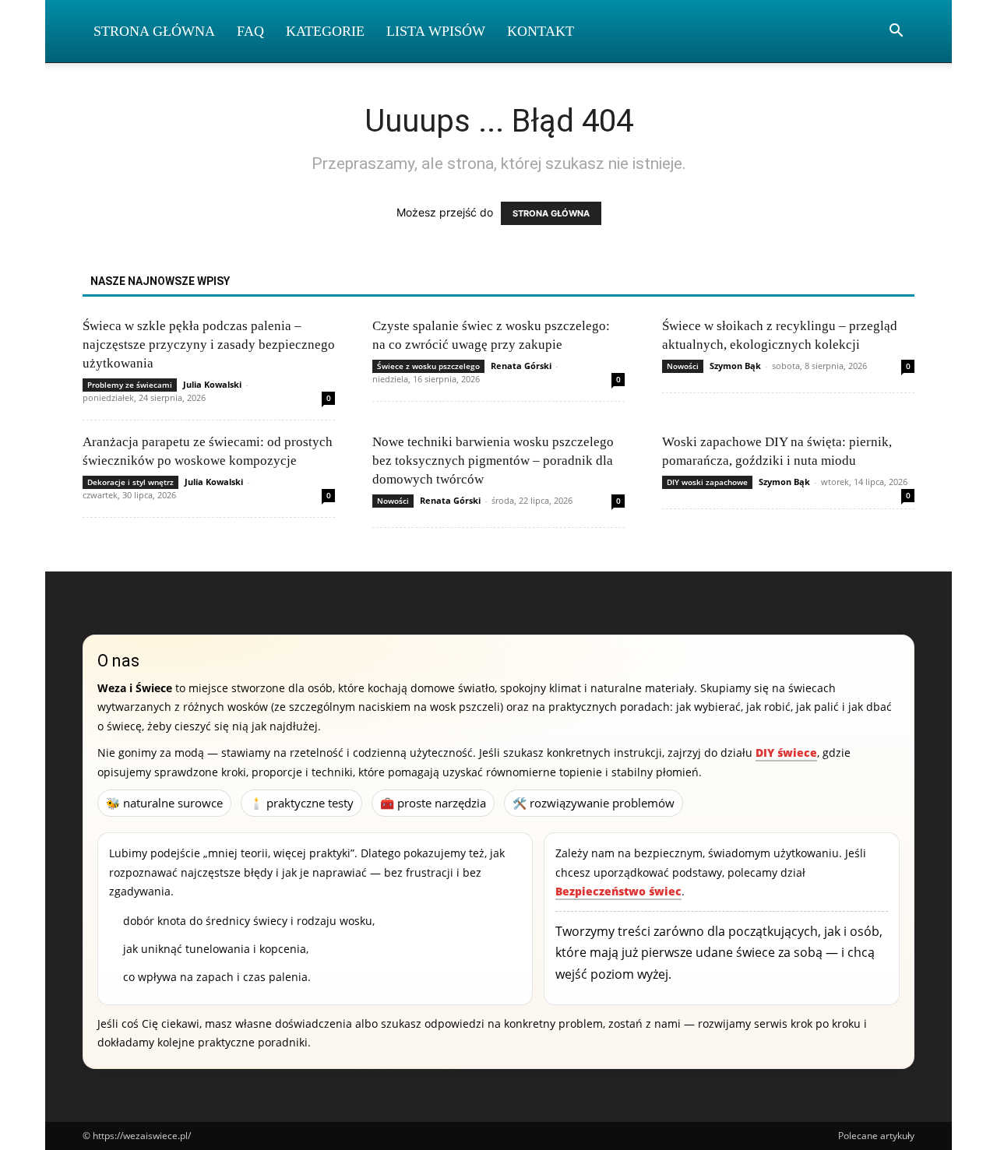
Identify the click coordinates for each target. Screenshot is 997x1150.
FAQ (250, 31)
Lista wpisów (435, 31)
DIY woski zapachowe (707, 482)
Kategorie (325, 31)
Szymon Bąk (735, 365)
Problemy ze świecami (129, 384)
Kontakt (540, 31)
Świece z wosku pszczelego (428, 365)
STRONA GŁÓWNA (551, 213)
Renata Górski (521, 365)
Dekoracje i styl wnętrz (130, 482)
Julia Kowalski (212, 384)
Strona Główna (154, 31)
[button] (895, 32)
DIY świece (786, 752)
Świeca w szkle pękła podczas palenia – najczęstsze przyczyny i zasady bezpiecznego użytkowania (209, 344)
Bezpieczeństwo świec (618, 891)
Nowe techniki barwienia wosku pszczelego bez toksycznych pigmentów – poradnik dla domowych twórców (493, 460)
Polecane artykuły (876, 1135)
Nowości (683, 365)
